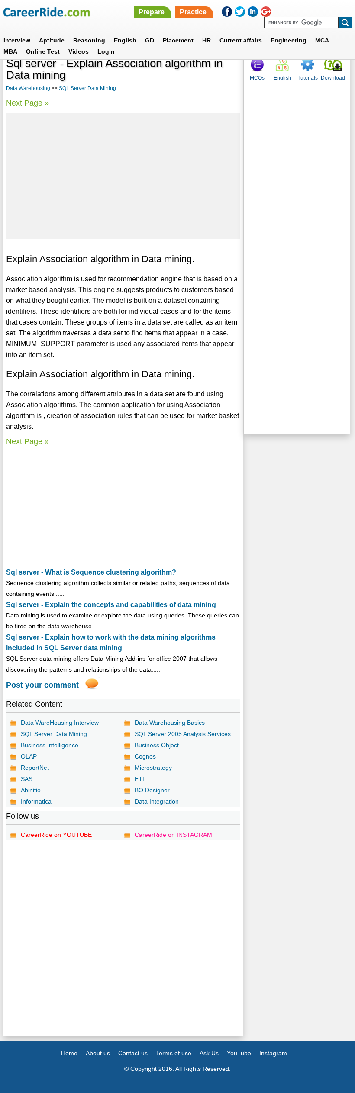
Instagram (273, 1053)
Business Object (157, 745)
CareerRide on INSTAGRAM (173, 834)
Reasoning (89, 40)
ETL (140, 778)
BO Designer (152, 790)
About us (98, 1053)
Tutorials (307, 78)
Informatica (36, 801)
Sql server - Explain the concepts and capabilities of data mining (111, 604)
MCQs (257, 78)
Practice (193, 12)
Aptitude (52, 40)
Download (333, 78)
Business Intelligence (49, 745)
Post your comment (42, 685)
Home (69, 1053)
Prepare (152, 12)
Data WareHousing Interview (60, 722)
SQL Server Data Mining (87, 88)
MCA (322, 40)
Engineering (289, 40)
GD (149, 40)
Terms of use (173, 1053)
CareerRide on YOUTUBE (56, 834)
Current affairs (240, 40)
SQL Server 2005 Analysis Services (183, 733)
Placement (178, 40)
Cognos (145, 756)
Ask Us (209, 1053)
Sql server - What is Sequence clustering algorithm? (91, 572)
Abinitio (31, 790)
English (125, 40)
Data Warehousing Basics (170, 722)
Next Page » (27, 103)
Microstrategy (153, 767)
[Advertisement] (123, 176)
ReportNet (35, 767)
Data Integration (157, 801)
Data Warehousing (28, 88)
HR (206, 40)
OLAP (29, 756)
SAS (26, 778)
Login (106, 51)
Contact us (133, 1053)
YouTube (239, 1053)
